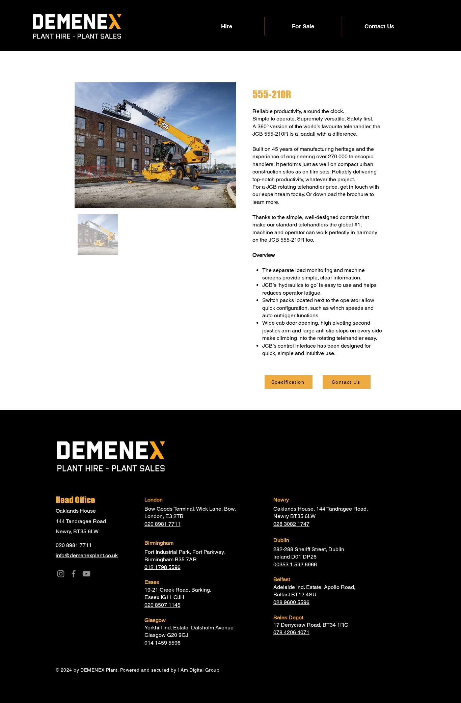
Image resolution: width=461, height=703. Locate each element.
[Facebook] (73, 573)
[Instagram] (60, 573)
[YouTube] (86, 573)
